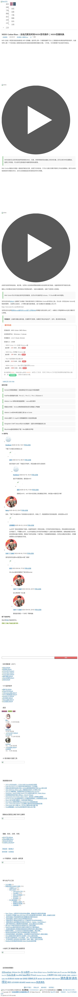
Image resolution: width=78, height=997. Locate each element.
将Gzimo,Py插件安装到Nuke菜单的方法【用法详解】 (21, 925)
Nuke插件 (16, 893)
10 (30, 37)
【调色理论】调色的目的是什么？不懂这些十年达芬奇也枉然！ (24, 920)
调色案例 (65, 978)
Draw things (38, 972)
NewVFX (4, 975)
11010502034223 (34, 990)
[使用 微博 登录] (16, 654)
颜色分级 (33, 982)
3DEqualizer (6, 972)
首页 (7, 4)
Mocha (73, 972)
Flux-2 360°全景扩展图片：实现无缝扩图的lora (19, 800)
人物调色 (50, 975)
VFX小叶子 (9, 735)
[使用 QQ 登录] (44, 639)
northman (8, 744)
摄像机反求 (32, 978)
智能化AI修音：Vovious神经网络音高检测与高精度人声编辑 (22, 407)
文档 (7, 20)
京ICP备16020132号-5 (69, 990)
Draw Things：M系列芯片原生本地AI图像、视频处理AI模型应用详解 (26, 913)
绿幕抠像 (15, 905)
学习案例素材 (13, 900)
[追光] (12, 456)
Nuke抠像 (19, 975)
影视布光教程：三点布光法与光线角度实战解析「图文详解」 (23, 930)
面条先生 (8, 729)
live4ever (9, 445)
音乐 (7, 16)
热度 (14, 711)
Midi (13, 381)
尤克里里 (5, 37)
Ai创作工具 (5, 381)
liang (7, 510)
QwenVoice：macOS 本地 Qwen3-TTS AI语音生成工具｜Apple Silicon (25, 793)
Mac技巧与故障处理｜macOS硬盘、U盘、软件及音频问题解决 (24, 937)
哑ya (7, 720)
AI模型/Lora (25, 37)
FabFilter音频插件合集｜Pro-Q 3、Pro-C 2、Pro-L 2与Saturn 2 (23, 395)
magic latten (64, 972)
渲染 (44, 978)
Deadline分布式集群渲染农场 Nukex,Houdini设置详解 (21, 941)
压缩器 (59, 975)
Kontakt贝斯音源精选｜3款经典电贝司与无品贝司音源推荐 (21, 390)
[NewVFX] (4, 1)
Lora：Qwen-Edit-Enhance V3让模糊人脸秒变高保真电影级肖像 (24, 803)
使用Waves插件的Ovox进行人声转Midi (23, 310)
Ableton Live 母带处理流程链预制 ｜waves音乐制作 (20, 401)
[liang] (11, 507)
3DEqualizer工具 (18, 891)
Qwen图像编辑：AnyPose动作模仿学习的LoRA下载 (20, 807)
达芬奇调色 (15, 982)
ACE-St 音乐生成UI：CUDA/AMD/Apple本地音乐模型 (21, 784)
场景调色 (64, 975)
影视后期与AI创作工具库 (13, 886)
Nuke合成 (11, 975)
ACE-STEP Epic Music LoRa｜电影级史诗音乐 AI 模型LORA (23, 790)
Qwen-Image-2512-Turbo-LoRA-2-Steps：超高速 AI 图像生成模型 (24, 796)
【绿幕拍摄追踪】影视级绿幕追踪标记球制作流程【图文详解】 (24, 929)
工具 (7, 23)
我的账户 (11, 849)
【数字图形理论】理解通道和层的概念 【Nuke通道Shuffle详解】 (24, 924)
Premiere (44, 975)
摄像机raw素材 (17, 902)
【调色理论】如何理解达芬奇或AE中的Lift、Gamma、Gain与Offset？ (26, 922)
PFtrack (33, 975)
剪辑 (55, 975)
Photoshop (39, 975)
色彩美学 (57, 978)
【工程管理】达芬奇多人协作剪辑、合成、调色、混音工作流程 (24, 939)
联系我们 (13, 375)
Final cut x (44, 972)
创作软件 (15, 896)
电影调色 (48, 978)
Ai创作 (26, 972)
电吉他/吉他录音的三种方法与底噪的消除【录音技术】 (22, 932)
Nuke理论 (26, 975)
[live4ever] (8, 441)
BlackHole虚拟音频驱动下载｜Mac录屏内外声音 (18, 429)
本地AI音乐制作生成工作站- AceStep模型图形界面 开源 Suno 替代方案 (26, 788)
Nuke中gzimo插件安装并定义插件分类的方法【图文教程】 (23, 927)
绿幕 (53, 978)
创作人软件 (12, 889)
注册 (14, 3)
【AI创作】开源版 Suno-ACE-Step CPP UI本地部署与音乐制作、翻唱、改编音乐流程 (30, 915)
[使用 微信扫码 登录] (44, 654)
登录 (11, 3)
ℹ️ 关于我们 (28, 987)
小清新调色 (73, 975)
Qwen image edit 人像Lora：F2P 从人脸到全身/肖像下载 (22, 805)
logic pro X (57, 972)
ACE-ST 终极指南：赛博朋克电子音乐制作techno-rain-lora (22, 791)
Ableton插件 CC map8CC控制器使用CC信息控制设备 (20, 418)
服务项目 (44, 987)
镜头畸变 (22, 982)
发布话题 (4, 851)
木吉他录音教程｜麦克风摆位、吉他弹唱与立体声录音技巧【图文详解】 (27, 934)
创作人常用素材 (17, 895)
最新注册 (4, 711)
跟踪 (9, 982)
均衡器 (68, 975)
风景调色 (40, 982)
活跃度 (10, 711)
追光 (10, 460)
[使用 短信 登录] (16, 639)
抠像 (21, 978)
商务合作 (36, 987)
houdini (50, 972)
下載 (7, 10)
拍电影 (25, 978)
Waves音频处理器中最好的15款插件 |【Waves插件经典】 (22, 936)
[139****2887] (11, 550)
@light (12, 301)
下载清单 (4, 849)
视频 (7, 13)
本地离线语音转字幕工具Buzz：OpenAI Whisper (19, 795)
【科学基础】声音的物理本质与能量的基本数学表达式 (21, 917)
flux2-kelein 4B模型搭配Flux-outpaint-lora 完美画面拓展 (22, 802)
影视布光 (11, 978)
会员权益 (11, 851)
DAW (10, 381)
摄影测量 (40, 978)
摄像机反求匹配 (17, 903)
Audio (31, 972)
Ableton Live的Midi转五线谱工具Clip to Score (18, 412)
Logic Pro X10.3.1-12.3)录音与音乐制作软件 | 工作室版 (21, 786)
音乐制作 (19, 37)
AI (22, 972)
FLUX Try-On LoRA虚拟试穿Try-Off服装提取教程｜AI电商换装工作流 (26, 798)
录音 (6, 978)
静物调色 (28, 982)
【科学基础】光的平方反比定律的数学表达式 (19, 918)
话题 (7, 7)
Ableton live (16, 972)
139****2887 (10, 553)
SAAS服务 (9, 884)
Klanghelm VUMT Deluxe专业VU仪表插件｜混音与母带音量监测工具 (25, 423)
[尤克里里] (12, 522)
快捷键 (17, 978)
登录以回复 (27, 445)
